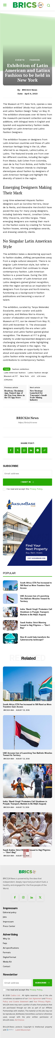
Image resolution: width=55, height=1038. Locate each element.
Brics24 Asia (9, 710)
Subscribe (40, 983)
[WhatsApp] (24, 450)
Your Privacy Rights (42, 1001)
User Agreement (35, 998)
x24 (33, 376)
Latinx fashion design (38, 373)
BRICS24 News (29, 90)
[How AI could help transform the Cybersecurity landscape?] (10, 638)
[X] (17, 450)
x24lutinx (8, 380)
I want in (26, 482)
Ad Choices (19, 1020)
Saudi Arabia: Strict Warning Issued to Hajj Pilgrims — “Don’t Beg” (35, 625)
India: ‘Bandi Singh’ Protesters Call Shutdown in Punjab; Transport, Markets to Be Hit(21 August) (36, 612)
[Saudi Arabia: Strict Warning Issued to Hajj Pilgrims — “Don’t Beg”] (10, 625)
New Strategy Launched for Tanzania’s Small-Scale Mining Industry (38, 395)
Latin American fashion (15, 373)
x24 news (41, 376)
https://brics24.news (27, 422)
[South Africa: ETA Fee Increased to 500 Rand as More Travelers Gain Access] (10, 585)
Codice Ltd (16, 995)
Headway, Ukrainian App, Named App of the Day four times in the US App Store (14, 394)
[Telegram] (38, 450)
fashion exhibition (20, 369)
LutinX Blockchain (22, 1030)
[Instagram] (23, 897)
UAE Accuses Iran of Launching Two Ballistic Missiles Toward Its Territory (35, 598)
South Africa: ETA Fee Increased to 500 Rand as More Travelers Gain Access (36, 585)
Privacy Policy (36, 489)
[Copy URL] (44, 450)
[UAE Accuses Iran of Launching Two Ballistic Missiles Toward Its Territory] (10, 599)
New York (24, 376)
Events (20, 60)
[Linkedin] (31, 450)
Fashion (35, 60)
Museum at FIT (11, 376)
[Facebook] (11, 450)
